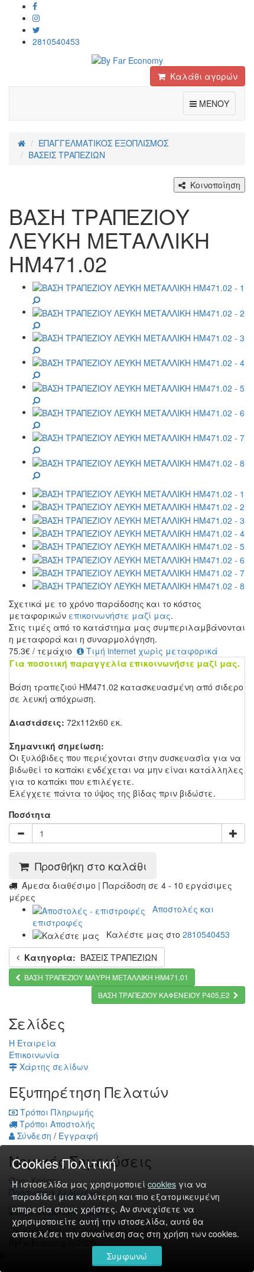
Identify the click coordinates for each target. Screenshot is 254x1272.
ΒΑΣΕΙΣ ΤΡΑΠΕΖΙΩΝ (90, 957)
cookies (162, 1184)
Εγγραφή (78, 1135)
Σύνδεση (33, 1135)
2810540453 (56, 41)
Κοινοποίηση (212, 185)
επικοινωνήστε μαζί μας (120, 615)
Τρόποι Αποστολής (56, 1124)
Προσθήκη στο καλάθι (87, 865)
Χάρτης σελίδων (52, 1066)
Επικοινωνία (34, 1055)
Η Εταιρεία (32, 1043)
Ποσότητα (30, 814)
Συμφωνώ (127, 1256)
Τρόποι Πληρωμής (56, 1112)
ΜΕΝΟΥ (216, 103)
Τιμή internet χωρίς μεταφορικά (151, 651)
